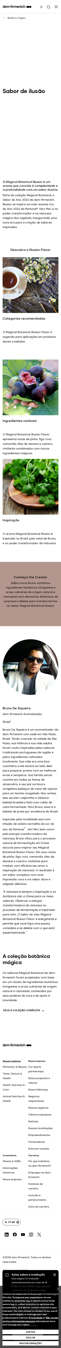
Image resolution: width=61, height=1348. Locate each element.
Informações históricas (10, 1170)
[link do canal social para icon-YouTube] (23, 1235)
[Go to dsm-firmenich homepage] (17, 6)
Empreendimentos (39, 1135)
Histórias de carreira (35, 1186)
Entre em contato (38, 1148)
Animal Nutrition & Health (14, 1099)
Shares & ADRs (12, 1161)
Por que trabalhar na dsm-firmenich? (39, 1163)
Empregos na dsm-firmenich (39, 1175)
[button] (48, 7)
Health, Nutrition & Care (14, 1087)
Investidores (9, 1155)
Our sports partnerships (36, 1069)
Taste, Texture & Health (12, 1076)
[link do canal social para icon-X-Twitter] (39, 1235)
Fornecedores (36, 1142)
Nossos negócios (12, 1061)
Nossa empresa (36, 1061)
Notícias (33, 1121)
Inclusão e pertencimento (37, 1198)
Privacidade (35, 1317)
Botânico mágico (17, 17)
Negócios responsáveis (36, 1099)
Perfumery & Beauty (15, 1067)
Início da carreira (38, 1206)
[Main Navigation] (56, 7)
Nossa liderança (38, 1089)
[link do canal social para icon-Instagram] (31, 1235)
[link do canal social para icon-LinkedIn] (7, 1235)
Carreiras (33, 1155)
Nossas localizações (40, 1128)
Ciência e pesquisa (39, 1114)
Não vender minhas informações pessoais (30, 1319)
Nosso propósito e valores (39, 1080)
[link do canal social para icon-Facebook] (15, 1235)
